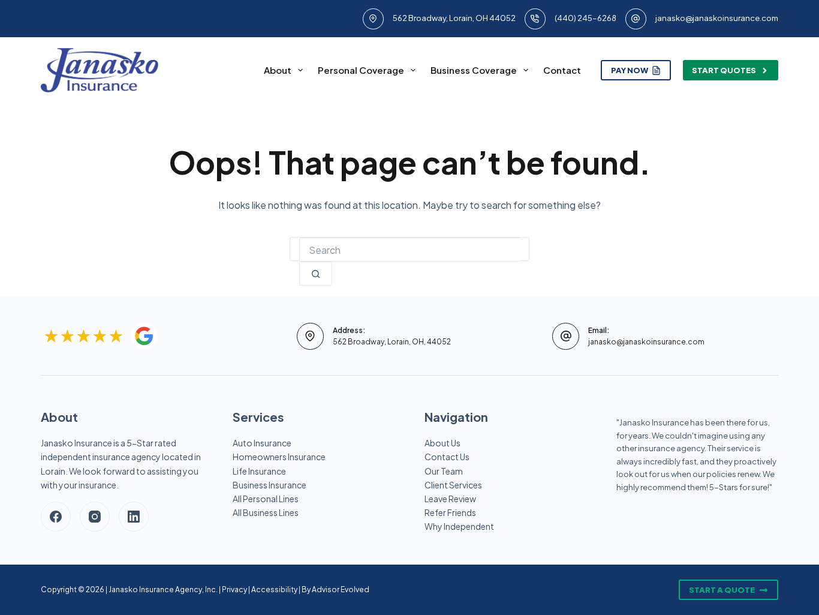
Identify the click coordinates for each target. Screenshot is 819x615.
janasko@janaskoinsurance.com (716, 18)
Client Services (453, 484)
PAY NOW (629, 70)
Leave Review (450, 498)
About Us (442, 442)
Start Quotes (724, 70)
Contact (562, 70)
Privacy (234, 589)
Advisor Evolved (340, 589)
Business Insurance (269, 484)
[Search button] (315, 274)
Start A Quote (722, 590)
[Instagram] (95, 517)
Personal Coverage (361, 70)
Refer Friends (450, 512)
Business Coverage (473, 70)
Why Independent (459, 526)
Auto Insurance (262, 442)
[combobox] (409, 250)
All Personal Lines (266, 498)
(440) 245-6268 (585, 18)
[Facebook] (56, 517)
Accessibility (274, 589)
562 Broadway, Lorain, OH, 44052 (392, 341)
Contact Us (446, 456)
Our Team (443, 471)
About (277, 70)
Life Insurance (259, 471)
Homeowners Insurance (279, 456)
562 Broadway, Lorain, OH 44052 (454, 18)
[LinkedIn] (134, 517)
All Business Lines (266, 512)
